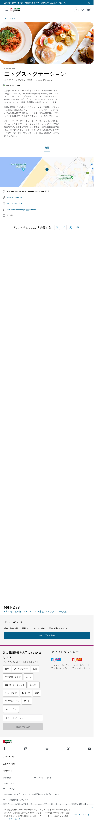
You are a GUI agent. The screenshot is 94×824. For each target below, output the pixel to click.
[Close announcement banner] (89, 2)
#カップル (51, 611)
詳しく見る (13, 597)
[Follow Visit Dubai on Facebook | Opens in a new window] (4, 748)
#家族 (41, 611)
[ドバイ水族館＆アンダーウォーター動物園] (47, 539)
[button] (82, 815)
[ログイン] (88, 9)
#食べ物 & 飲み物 (12, 611)
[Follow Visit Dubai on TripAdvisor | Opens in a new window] (47, 748)
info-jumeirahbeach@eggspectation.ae (22, 209)
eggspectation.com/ (15, 197)
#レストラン (30, 611)
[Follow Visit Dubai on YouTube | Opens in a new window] (89, 748)
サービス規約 (71, 804)
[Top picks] (82, 9)
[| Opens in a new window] (25, 748)
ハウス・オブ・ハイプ (19, 493)
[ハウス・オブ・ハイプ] (47, 455)
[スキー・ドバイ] (47, 370)
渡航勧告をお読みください (53, 2)
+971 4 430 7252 (14, 203)
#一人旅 (63, 611)
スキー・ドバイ (15, 408)
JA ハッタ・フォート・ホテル (23, 324)
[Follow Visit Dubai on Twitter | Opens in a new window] (68, 748)
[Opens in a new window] (64, 227)
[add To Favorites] (83, 315)
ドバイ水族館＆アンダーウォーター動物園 (30, 578)
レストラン (12, 18)
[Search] (76, 9)
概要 (47, 148)
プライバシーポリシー (53, 804)
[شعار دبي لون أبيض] (10, 742)
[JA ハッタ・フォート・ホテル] (47, 286)
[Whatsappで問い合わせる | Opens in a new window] (57, 227)
